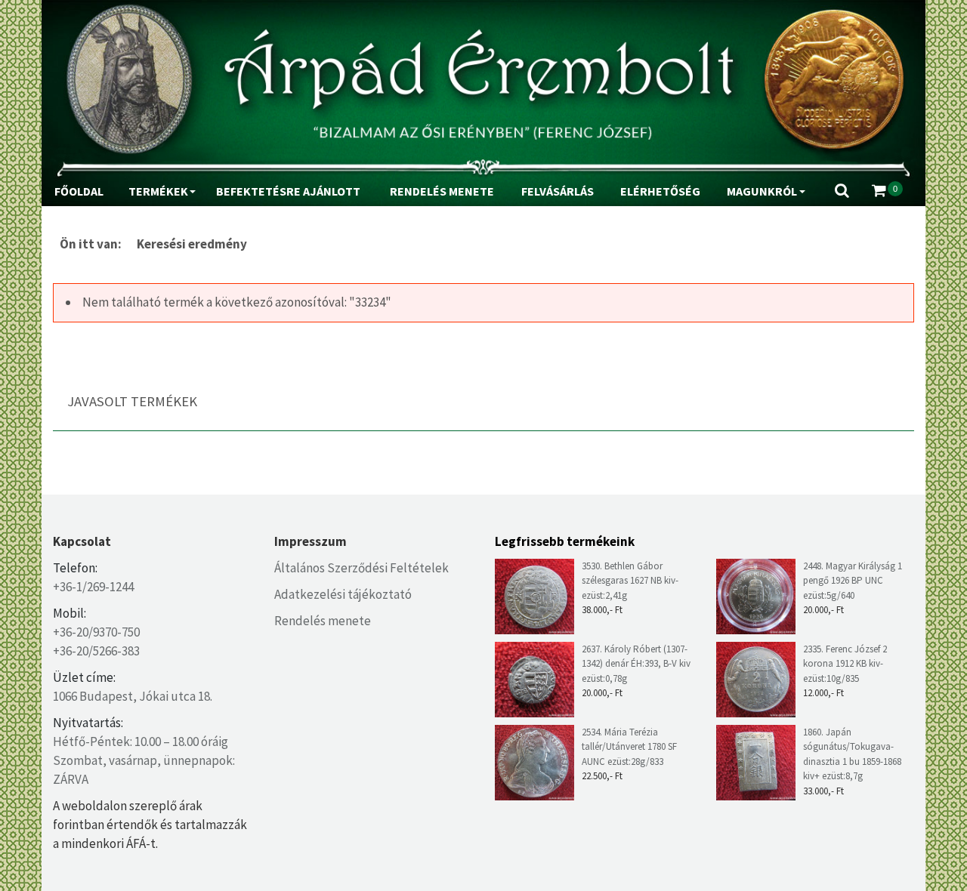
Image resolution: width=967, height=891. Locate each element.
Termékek (158, 191)
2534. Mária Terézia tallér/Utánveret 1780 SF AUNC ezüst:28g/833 (629, 747)
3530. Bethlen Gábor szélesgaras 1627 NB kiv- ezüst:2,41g (630, 581)
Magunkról (762, 191)
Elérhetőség (660, 191)
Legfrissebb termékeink (565, 541)
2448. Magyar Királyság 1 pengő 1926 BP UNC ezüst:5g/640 (852, 581)
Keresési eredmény (192, 244)
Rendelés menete (442, 191)
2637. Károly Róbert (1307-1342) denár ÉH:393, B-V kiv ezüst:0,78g (636, 664)
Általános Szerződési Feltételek (361, 568)
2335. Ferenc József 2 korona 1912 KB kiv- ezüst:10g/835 (845, 664)
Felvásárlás (557, 191)
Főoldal (78, 191)
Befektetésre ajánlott (288, 191)
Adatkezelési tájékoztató (343, 594)
